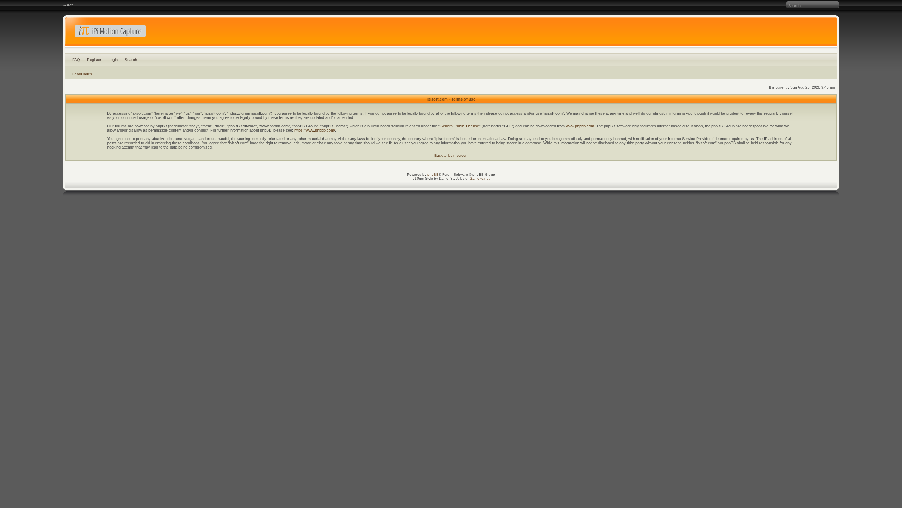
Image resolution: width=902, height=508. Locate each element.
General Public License (459, 126)
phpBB (433, 174)
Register (94, 60)
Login (113, 60)
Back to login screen (451, 155)
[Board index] (451, 33)
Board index (82, 74)
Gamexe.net (480, 178)
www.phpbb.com (580, 126)
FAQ (76, 60)
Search (131, 60)
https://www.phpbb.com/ (314, 130)
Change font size (68, 5)
